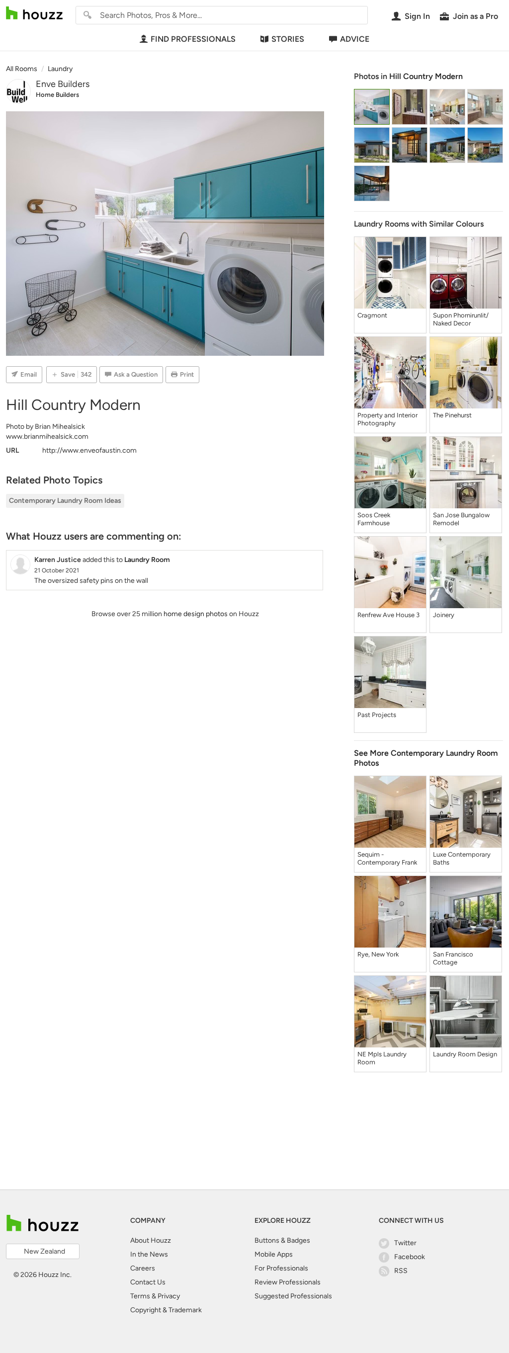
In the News (149, 1254)
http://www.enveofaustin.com (89, 450)
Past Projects (376, 714)
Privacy (169, 1296)
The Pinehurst (452, 415)
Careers (142, 1268)
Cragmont (372, 315)
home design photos (196, 614)
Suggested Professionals (293, 1296)
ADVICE (354, 39)
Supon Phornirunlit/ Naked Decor (461, 319)
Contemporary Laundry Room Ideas (65, 500)
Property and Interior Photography (387, 419)
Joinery (443, 615)
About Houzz (150, 1240)
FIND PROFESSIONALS (193, 39)
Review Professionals (287, 1282)
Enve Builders (62, 84)
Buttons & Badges (282, 1240)
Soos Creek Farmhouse (373, 519)
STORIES (287, 39)
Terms (140, 1296)
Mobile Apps (273, 1254)
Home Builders (57, 94)
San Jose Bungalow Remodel (461, 519)
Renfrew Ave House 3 (388, 615)
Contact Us (148, 1282)
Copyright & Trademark (166, 1310)
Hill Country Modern (426, 76)
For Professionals (281, 1268)
